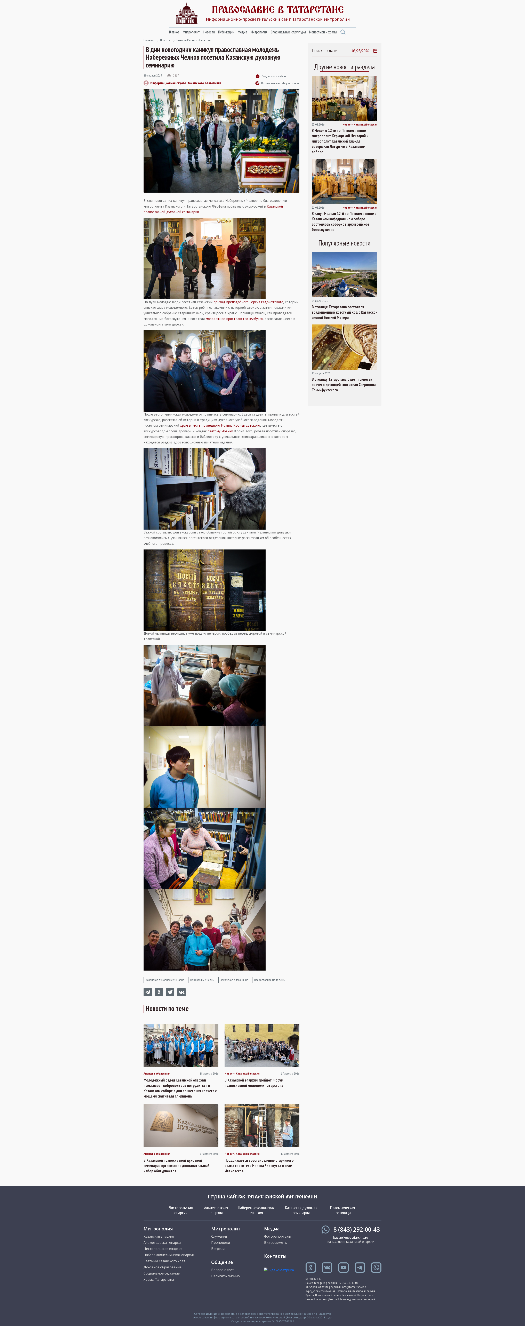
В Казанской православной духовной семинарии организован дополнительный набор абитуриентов (176, 1166)
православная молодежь (269, 980)
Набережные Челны (202, 980)
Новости (209, 32)
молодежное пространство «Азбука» (234, 318)
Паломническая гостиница (342, 1210)
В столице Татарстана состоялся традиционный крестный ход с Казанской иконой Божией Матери (344, 312)
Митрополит (191, 32)
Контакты (275, 1256)
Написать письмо (225, 1276)
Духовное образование (162, 1267)
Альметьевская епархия (216, 1210)
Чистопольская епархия (181, 1210)
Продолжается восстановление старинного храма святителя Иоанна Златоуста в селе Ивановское (259, 1166)
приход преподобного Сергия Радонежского (248, 302)
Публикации (226, 32)
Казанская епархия (159, 1236)
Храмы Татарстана (159, 1279)
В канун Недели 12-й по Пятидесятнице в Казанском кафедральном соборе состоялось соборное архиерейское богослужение (344, 221)
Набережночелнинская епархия (256, 1210)
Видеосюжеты (275, 1242)
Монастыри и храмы (323, 32)
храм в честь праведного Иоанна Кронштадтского (220, 425)
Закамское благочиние (234, 980)
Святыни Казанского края (164, 1261)
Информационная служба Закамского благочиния (185, 83)
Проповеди (220, 1242)
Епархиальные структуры (288, 32)
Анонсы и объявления (157, 1073)
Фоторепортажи (277, 1236)
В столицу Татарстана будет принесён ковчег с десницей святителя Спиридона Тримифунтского (344, 385)
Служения (219, 1236)
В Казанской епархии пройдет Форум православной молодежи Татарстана (254, 1082)
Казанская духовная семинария (165, 980)
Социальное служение (162, 1273)
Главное (174, 32)
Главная (148, 40)
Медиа (242, 32)
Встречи (218, 1249)
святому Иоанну (220, 431)
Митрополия (258, 32)
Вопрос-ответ (222, 1270)
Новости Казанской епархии (194, 40)
